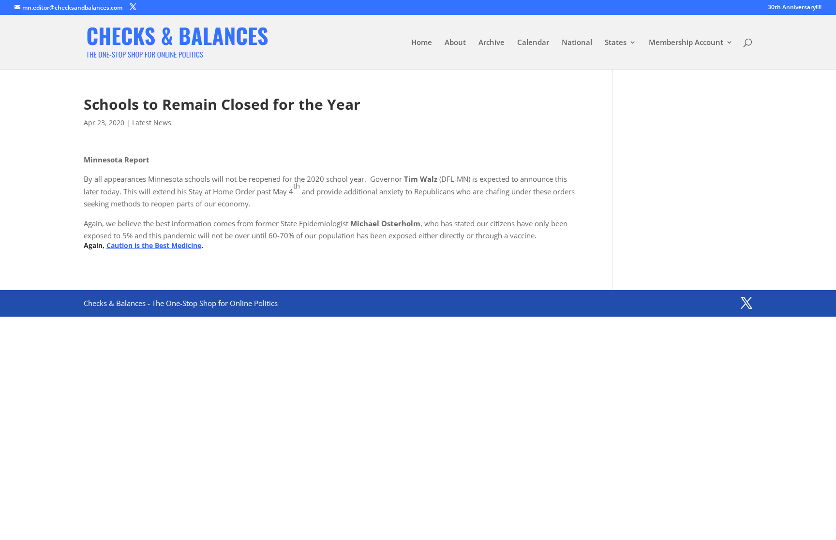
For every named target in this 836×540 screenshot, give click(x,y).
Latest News (151, 122)
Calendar (533, 43)
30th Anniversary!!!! (794, 7)
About (455, 43)
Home (421, 43)
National (577, 43)
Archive (491, 43)
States (616, 43)
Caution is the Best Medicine (153, 245)
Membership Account (686, 43)
